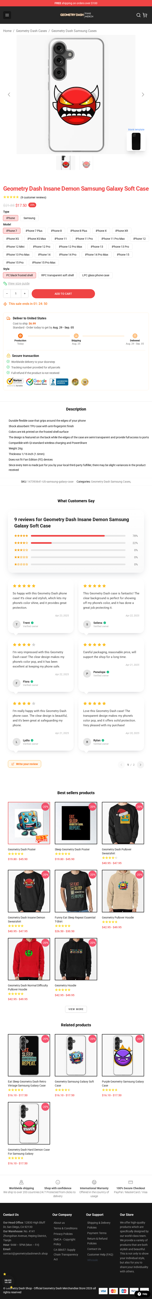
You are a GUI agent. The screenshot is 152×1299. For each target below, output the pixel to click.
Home (7, 31)
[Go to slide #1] (65, 163)
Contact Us (94, 1249)
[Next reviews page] (140, 764)
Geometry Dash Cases (31, 31)
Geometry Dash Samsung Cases (74, 31)
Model (7, 224)
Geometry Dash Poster (22, 849)
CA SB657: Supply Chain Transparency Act (66, 1254)
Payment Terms (96, 1233)
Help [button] (144, 1294)
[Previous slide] (9, 94)
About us (59, 1222)
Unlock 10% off (8, 1281)
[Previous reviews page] (121, 764)
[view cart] (144, 15)
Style (6, 268)
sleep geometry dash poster (72, 849)
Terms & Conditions (65, 1228)
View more (76, 1009)
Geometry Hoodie (65, 985)
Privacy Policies (63, 1233)
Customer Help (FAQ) (100, 1254)
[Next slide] (143, 94)
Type (6, 211)
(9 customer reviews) (33, 197)
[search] (138, 15)
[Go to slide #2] (86, 163)
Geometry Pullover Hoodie (118, 917)
